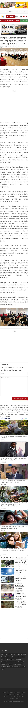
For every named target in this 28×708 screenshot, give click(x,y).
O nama (5, 11)
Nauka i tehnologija (17, 664)
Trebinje (7, 654)
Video (2, 669)
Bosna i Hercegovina (6, 656)
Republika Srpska (4, 46)
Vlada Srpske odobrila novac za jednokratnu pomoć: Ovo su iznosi (21, 603)
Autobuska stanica (9, 694)
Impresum (17, 11)
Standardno (3, 367)
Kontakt (23, 11)
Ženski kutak (15, 666)
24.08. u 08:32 (18, 575)
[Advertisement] (14, 106)
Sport (17, 21)
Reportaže (3, 666)
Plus (17, 367)
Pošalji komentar (20, 399)
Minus (21, 367)
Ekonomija (18, 659)
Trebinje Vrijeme (8, 696)
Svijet (18, 656)
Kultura (3, 659)
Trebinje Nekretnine (19, 696)
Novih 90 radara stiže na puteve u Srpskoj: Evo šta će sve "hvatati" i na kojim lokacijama (20, 580)
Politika (12, 659)
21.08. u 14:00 (18, 599)
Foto (24, 666)
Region (13, 656)
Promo (20, 666)
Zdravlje (10, 664)
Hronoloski (11, 367)
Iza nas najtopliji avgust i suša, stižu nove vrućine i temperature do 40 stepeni (20, 588)
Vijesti (2, 21)
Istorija (8, 666)
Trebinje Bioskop (14, 698)
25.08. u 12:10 (18, 567)
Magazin (14, 661)
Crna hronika (4, 661)
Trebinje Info (19, 694)
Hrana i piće (4, 664)
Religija (8, 659)
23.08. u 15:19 (18, 583)
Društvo (10, 21)
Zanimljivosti (21, 661)
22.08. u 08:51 (18, 591)
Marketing (11, 11)
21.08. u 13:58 (18, 607)
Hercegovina (13, 654)
